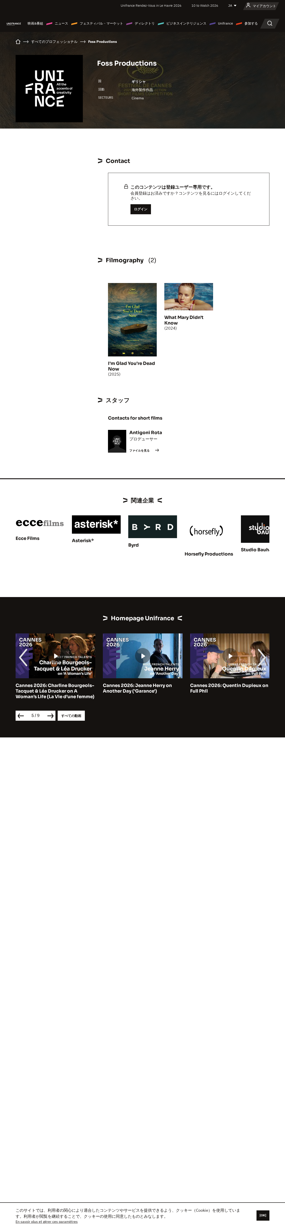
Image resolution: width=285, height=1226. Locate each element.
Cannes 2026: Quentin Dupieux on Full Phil (143, 688)
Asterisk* (83, 540)
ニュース (61, 23)
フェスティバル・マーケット (101, 23)
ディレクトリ (145, 23)
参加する (251, 23)
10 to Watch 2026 (204, 5)
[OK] (263, 1215)
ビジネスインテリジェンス (186, 23)
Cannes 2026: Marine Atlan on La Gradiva (228, 688)
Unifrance (225, 23)
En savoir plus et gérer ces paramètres (47, 1221)
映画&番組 (35, 23)
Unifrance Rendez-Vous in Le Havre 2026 (151, 5)
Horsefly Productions (209, 554)
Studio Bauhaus (259, 550)
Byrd (133, 545)
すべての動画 (71, 716)
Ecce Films (27, 538)
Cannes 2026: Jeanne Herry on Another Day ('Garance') (51, 688)
